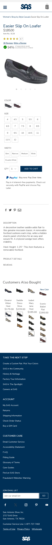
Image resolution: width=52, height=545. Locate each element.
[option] (26, 71)
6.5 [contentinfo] (7, 126)
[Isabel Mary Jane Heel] (31, 292)
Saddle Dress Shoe (19, 303)
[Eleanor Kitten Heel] (8, 292)
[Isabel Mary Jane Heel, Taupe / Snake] (31, 319)
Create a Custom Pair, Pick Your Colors (20, 363)
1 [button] (16, 91)
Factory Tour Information (14, 379)
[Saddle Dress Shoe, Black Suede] (20, 321)
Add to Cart (31, 168)
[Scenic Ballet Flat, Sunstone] (43, 336)
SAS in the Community (13, 368)
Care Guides (8, 467)
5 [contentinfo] (22, 119)
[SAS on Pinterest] (36, 505)
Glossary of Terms (11, 462)
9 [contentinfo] (7, 133)
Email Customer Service (14, 441)
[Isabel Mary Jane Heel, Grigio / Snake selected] (31, 335)
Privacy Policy (23, 529)
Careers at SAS (10, 389)
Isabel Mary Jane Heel (31, 304)
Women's (7, 17)
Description (9, 223)
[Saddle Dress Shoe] (19, 292)
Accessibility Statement (14, 447)
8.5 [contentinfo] (37, 126)
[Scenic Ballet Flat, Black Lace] (43, 319)
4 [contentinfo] (7, 119)
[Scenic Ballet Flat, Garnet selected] (43, 342)
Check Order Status (12, 420)
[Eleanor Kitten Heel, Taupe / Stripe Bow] (8, 321)
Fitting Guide (8, 457)
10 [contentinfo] (22, 133)
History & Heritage (11, 374)
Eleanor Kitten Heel (8, 303)
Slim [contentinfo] (7, 153)
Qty (6, 168)
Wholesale (37, 529)
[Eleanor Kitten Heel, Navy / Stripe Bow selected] (8, 316)
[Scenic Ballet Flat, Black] (43, 325)
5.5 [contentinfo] (30, 119)
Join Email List (10, 490)
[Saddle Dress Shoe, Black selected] (20, 316)
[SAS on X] (15, 505)
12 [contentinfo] (15, 139)
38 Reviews (8, 43)
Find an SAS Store (11, 472)
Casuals (27, 17)
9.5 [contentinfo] (15, 133)
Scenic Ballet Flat (43, 306)
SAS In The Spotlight (12, 384)
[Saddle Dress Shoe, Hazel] (20, 327)
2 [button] (21, 91)
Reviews (7, 265)
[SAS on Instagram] (26, 505)
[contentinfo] (8, 105)
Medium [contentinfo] (24, 153)
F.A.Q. (5, 452)
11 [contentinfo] (37, 133)
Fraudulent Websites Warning (16, 478)
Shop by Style (17, 17)
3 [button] (25, 91)
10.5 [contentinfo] (30, 133)
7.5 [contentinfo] (22, 126)
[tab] (26, 238)
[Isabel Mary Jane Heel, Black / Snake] (31, 330)
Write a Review (20, 43)
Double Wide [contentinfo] (10, 160)
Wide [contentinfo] (33, 153)
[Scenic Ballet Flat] (43, 295)
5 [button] (34, 91)
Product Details (12, 259)
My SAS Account (10, 405)
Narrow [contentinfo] (15, 153)
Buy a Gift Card (10, 426)
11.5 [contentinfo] (8, 139)
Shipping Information (12, 415)
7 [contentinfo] (15, 126)
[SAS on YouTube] (46, 505)
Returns (6, 410)
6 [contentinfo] (37, 119)
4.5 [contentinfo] (15, 119)
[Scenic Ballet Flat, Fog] (43, 330)
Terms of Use (9, 529)
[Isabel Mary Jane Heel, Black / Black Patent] (31, 324)
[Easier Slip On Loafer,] (26, 71)
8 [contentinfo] (30, 126)
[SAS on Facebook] (5, 505)
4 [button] (30, 91)
